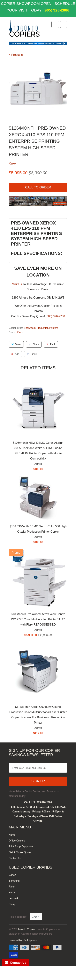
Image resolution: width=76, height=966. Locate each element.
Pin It (52, 344)
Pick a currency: (19, 916)
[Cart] (63, 24)
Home (12, 834)
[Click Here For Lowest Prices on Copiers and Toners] (38, 44)
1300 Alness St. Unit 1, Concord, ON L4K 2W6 (38, 807)
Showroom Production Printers (41, 327)
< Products (16, 54)
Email (34, 354)
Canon (12, 874)
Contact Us (15, 858)
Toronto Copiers (26, 929)
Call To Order (38, 187)
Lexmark (14, 898)
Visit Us (17, 284)
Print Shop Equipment (21, 846)
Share (36, 344)
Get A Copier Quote (20, 852)
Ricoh (12, 886)
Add (17, 354)
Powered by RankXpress (23, 940)
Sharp (12, 904)
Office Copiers (17, 840)
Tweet (18, 344)
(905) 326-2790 (55, 316)
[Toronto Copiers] (24, 29)
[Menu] (55, 24)
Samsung (14, 880)
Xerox (12, 163)
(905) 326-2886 (55, 10)
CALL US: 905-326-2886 (38, 802)
